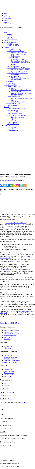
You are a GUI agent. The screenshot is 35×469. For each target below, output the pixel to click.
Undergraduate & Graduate (15, 91)
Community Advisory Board (15, 112)
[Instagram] (18, 185)
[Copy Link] (14, 185)
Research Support (12, 57)
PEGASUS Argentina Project (20, 69)
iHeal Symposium (12, 44)
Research (6, 47)
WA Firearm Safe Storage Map (20, 78)
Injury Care (10, 81)
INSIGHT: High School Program (21, 90)
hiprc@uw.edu (9, 399)
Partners (9, 35)
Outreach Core (8, 369)
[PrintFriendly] (21, 185)
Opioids (13, 119)
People (6, 15)
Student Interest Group (18, 102)
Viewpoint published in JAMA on (16, 223)
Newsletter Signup (12, 130)
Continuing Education (13, 103)
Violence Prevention (13, 76)
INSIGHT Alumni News (14, 86)
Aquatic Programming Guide (16, 108)
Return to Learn (8, 374)
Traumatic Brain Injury (10, 332)
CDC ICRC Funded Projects (15, 51)
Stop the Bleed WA (13, 124)
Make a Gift (7, 24)
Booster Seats (15, 74)
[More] (25, 185)
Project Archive (15, 56)
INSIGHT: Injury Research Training (22, 93)
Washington (3, 269)
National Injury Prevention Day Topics (18, 115)
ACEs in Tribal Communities (19, 52)
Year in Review (12, 39)
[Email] (11, 185)
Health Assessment (13, 46)
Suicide (13, 120)
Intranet (6, 20)
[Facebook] (1, 185)
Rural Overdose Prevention (19, 54)
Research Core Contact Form (19, 61)
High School (11, 88)
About (5, 32)
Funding (9, 37)
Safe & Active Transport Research (17, 73)
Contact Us (10, 129)
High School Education (11, 362)
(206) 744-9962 (8, 396)
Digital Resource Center (14, 113)
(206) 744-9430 (9, 392)
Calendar (6, 385)
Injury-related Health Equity (12, 330)
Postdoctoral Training (13, 96)
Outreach (6, 107)
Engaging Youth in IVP (14, 110)
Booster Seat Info (9, 373)
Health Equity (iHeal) (10, 42)
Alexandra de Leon (7, 180)
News (5, 383)
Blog (5, 22)
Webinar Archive (12, 105)
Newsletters (7, 18)
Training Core (8, 355)
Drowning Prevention (17, 117)
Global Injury (11, 83)
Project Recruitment (13, 66)
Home (5, 13)
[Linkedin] (8, 185)
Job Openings (11, 127)
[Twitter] (5, 185)
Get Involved (7, 125)
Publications (7, 348)
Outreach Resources (13, 122)
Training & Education (10, 85)
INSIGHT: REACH (17, 95)
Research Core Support (18, 59)
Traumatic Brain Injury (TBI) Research (18, 68)
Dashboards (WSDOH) (14, 49)
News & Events (8, 17)
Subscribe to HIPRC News (10, 323)
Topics (6, 40)
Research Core (8, 346)
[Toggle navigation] (0, 29)
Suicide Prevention (9, 371)
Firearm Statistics (16, 79)
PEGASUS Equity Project (19, 71)
